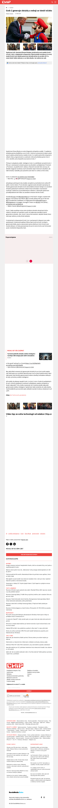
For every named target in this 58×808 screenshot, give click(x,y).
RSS (28, 676)
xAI (11, 395)
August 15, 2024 (31, 206)
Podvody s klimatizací (23, 739)
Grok (22, 533)
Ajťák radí (42, 722)
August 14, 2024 (31, 178)
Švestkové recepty (40, 730)
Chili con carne (21, 728)
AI (6, 533)
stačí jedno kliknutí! (42, 63)
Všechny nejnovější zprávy (29, 554)
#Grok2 (38, 202)
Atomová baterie (20, 738)
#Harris (26, 196)
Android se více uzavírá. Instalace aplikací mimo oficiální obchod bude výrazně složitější (17, 776)
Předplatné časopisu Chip (13, 670)
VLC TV (14, 739)
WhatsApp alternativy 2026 (32, 724)
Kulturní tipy (36, 722)
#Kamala (21, 196)
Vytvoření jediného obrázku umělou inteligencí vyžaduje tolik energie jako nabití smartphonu (21, 354)
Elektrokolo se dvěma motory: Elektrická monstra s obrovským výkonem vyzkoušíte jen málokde (18, 766)
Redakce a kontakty (32, 670)
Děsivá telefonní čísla (22, 721)
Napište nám (24, 539)
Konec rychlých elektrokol (33, 735)
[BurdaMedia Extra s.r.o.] (15, 665)
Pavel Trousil (9, 13)
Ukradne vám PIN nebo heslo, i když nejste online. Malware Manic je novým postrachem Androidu (17, 749)
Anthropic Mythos (11, 738)
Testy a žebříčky (11, 588)
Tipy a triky (9, 635)
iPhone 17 (9, 739)
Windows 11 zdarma (45, 736)
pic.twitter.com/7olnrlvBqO (26, 177)
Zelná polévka (11, 730)
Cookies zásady (11, 681)
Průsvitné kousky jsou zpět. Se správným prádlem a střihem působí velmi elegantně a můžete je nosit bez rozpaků (41, 780)
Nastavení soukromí (12, 677)
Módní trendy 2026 (19, 724)
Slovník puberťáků (32, 721)
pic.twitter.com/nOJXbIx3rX (14, 204)
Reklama (9, 674)
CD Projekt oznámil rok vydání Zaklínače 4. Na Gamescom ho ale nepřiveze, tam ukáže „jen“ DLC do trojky (18, 755)
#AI (27, 198)
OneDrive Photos (20, 736)
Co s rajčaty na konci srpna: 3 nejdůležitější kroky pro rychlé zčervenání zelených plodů (40, 769)
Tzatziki (17, 730)
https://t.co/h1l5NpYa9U (32, 363)
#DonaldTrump (41, 200)
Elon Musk (28, 533)
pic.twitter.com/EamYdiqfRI (14, 365)
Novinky (11, 7)
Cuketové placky (47, 728)
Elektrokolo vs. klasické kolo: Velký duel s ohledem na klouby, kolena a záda (26, 642)
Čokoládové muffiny (43, 727)
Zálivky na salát (38, 728)
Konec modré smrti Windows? (32, 736)
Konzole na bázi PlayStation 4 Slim (33, 738)
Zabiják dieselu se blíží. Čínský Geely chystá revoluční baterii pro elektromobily (17, 760)
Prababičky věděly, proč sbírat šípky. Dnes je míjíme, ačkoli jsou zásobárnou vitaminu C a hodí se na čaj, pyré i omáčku (40, 750)
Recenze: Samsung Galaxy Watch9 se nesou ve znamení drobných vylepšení (17, 771)
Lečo (34, 730)
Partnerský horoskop (43, 721)
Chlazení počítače (22, 735)
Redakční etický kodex (33, 672)
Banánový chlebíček (11, 728)
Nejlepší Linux (32, 739)
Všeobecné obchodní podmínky (15, 676)
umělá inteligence (13, 533)
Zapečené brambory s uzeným (18, 731)
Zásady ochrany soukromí (13, 679)
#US (7, 200)
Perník (30, 730)
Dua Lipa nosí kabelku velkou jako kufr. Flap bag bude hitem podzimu (40, 774)
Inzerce (29, 674)
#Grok (8, 198)
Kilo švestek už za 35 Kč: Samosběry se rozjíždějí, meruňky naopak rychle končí (40, 763)
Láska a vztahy (28, 722)
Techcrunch (15, 395)
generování (35, 533)
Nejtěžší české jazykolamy (17, 722)
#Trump (13, 196)
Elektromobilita (46, 738)
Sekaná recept (23, 730)
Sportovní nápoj (29, 728)
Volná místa (10, 672)
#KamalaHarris (10, 202)
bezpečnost (10, 613)
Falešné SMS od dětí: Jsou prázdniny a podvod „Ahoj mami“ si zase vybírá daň (27, 628)
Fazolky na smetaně (32, 727)
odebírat (29, 691)
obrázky (42, 533)
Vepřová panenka (22, 727)
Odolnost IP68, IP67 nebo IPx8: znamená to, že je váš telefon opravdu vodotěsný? (28, 644)
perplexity (23, 395)
